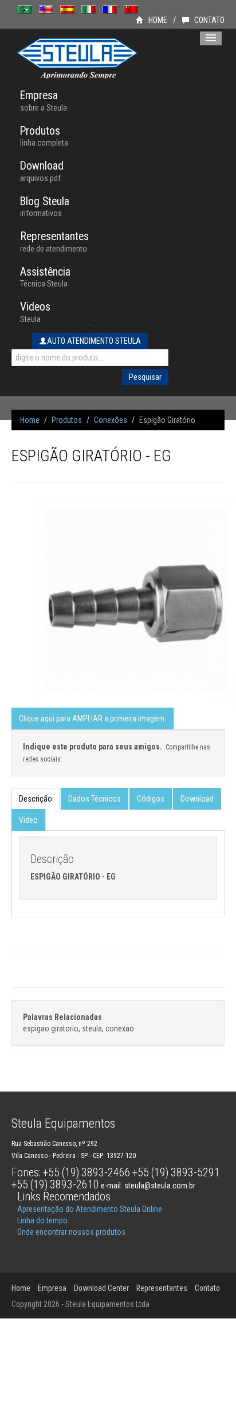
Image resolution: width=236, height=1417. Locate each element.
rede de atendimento (54, 241)
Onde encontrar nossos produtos (71, 1232)
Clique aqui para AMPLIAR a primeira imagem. (92, 718)
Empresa (52, 1288)
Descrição (35, 798)
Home (30, 420)
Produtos (67, 420)
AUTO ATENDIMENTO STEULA (94, 341)
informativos (44, 206)
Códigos (150, 798)
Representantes (161, 1288)
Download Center (101, 1288)
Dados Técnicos (94, 798)
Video (28, 820)
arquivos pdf (42, 171)
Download (197, 798)
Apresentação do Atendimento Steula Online (89, 1209)
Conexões (110, 420)
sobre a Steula (43, 100)
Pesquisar (145, 377)
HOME (157, 20)
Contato (207, 1288)
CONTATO (208, 20)
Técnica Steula (45, 277)
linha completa (44, 136)
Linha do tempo (42, 1220)
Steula (35, 312)
